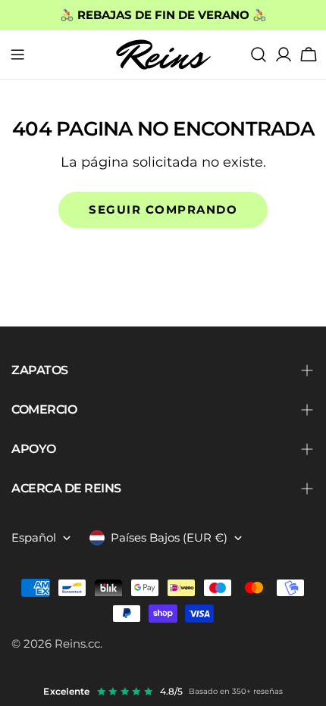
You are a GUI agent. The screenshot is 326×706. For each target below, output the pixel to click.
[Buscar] (258, 54)
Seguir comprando (163, 209)
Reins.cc (77, 643)
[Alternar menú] (17, 54)
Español (33, 537)
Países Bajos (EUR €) (169, 537)
